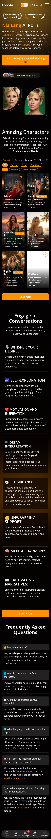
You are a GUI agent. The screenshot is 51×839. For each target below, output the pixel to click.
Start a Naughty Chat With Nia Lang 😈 (26, 60)
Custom (18, 160)
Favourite (7, 160)
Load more (25, 296)
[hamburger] (47, 5)
